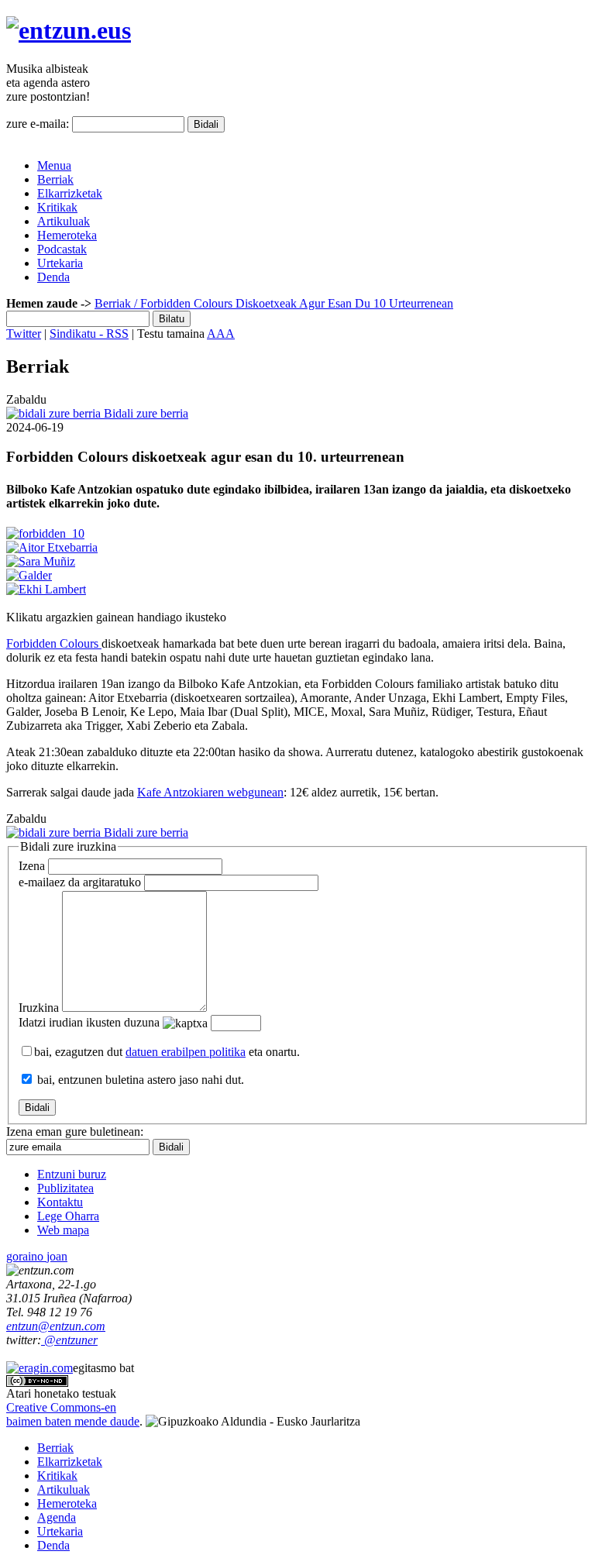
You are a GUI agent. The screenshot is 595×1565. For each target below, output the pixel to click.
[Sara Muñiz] (40, 561)
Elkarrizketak (69, 193)
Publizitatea (65, 1188)
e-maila (80, 882)
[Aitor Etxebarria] (52, 547)
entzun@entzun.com (55, 1326)
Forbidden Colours (53, 643)
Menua (54, 165)
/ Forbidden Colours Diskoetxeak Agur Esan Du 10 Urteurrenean (292, 303)
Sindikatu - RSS (89, 333)
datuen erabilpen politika (186, 1051)
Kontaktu (60, 1202)
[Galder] (29, 575)
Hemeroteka (67, 235)
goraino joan (36, 1256)
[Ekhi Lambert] (46, 589)
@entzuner (69, 1340)
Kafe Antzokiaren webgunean (210, 792)
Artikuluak (63, 221)
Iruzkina (39, 1007)
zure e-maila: (37, 123)
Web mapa (63, 1230)
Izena (32, 865)
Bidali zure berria (144, 413)
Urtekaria (60, 263)
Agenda (56, 1517)
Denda (53, 277)
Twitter (23, 333)
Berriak (55, 179)
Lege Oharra (68, 1216)
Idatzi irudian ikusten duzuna (89, 1022)
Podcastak (62, 249)
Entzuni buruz (71, 1174)
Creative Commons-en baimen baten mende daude (72, 1414)
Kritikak (57, 207)
